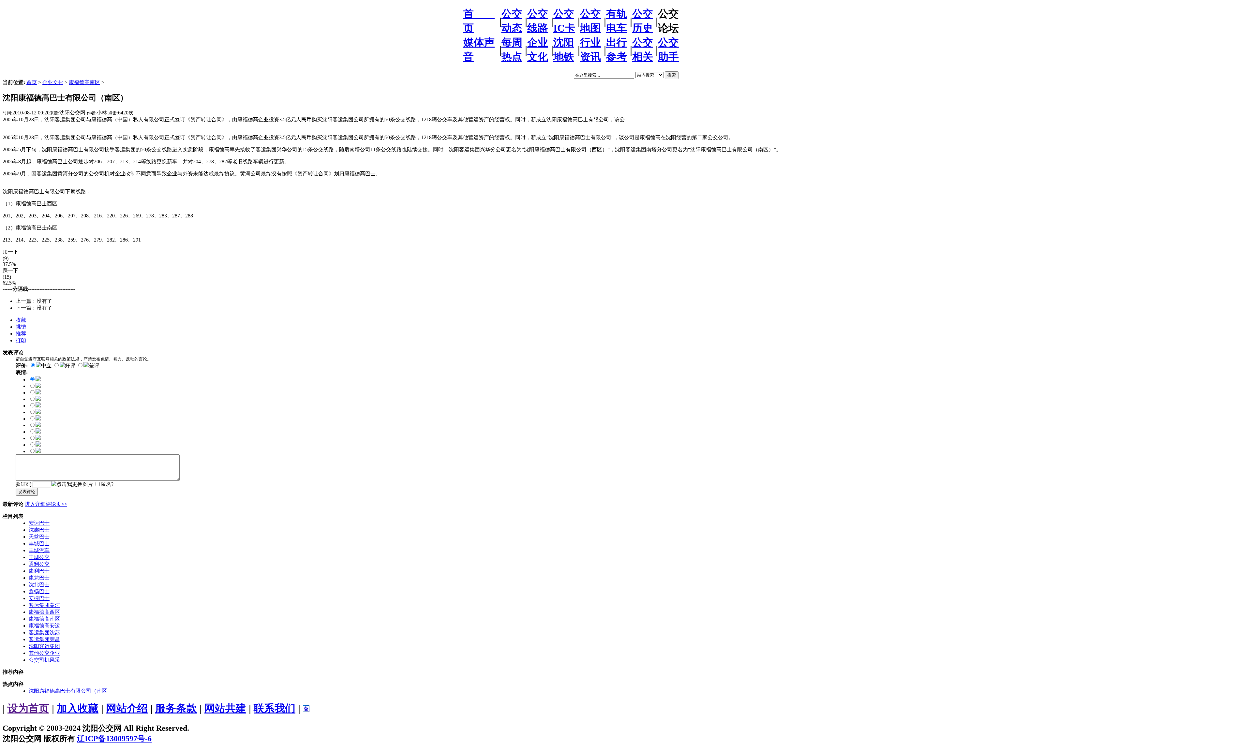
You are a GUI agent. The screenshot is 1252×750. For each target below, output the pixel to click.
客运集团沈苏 (44, 632)
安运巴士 (39, 523)
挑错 (21, 327)
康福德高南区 (84, 82)
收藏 (21, 320)
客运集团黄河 (44, 605)
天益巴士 (39, 536)
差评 (94, 365)
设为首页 (28, 708)
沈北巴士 (39, 584)
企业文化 (52, 82)
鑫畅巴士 (39, 591)
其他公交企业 (44, 653)
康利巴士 (39, 571)
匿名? (107, 484)
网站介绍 (127, 708)
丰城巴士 (39, 543)
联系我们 (274, 708)
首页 (31, 82)
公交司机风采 (44, 660)
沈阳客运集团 (44, 646)
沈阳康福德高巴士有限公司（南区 (68, 691)
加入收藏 (77, 708)
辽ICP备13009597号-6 (114, 738)
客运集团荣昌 (44, 639)
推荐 (21, 333)
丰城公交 (39, 557)
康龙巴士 (39, 578)
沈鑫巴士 (39, 530)
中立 (46, 365)
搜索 (671, 75)
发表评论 (26, 491)
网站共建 (225, 708)
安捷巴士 (39, 598)
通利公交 (39, 564)
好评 (70, 365)
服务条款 (176, 708)
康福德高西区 (44, 612)
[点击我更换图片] (72, 484)
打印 (21, 340)
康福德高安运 (44, 625)
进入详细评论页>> (46, 504)
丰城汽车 (39, 550)
